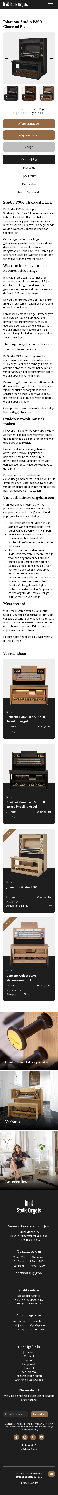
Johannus (29, 1352)
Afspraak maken (29, 135)
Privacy (23, 1482)
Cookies (34, 1482)
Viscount (29, 1360)
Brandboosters (25, 1476)
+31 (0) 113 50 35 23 (29, 1303)
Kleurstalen (29, 184)
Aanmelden (39, 1414)
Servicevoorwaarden (32, 1426)
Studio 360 (26, 412)
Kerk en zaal (29, 1372)
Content (29, 1356)
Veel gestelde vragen (29, 1376)
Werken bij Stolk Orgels (29, 1379)
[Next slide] (51, 58)
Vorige (29, 147)
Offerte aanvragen (29, 123)
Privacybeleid (11, 1426)
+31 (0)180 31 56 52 (29, 1239)
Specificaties (29, 176)
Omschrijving (29, 159)
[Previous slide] (6, 58)
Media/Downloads (29, 192)
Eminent (29, 1368)
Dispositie (29, 167)
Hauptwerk (29, 1364)
